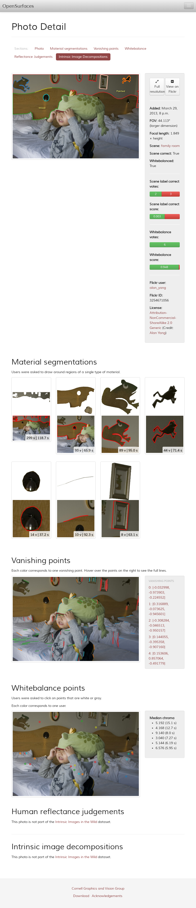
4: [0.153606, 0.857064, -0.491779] (159, 658)
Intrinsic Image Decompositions (83, 57)
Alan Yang (157, 333)
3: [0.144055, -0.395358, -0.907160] (159, 642)
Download (81, 896)
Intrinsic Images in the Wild (76, 822)
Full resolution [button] (157, 89)
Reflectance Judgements (33, 57)
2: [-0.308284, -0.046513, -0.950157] (159, 625)
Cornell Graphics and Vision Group (98, 889)
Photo (39, 49)
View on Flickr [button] (172, 89)
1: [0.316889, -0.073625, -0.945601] (159, 609)
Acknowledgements (107, 896)
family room (170, 146)
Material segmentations (68, 49)
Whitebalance (135, 49)
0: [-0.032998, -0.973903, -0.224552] (159, 593)
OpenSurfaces (18, 6)
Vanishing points (106, 49)
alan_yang (158, 288)
